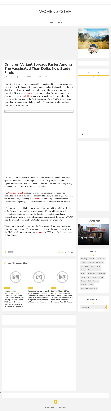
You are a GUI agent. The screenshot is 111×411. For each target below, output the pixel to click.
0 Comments (33, 77)
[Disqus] (38, 360)
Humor (83, 273)
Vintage (83, 285)
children (28, 96)
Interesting (101, 273)
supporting (28, 93)
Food (98, 266)
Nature (94, 277)
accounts (39, 232)
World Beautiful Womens (89, 288)
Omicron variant (15, 193)
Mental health (85, 277)
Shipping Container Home (91, 238)
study (37, 198)
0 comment (43, 77)
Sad (89, 281)
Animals (91, 259)
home (51, 23)
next (82, 134)
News (10, 252)
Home (60, 23)
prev (81, 134)
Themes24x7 (62, 407)
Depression (99, 262)
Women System (55, 11)
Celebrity (91, 262)
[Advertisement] (39, 44)
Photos (83, 281)
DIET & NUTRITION (87, 266)
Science (95, 281)
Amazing (84, 259)
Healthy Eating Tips (94, 270)
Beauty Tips (101, 259)
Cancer (83, 262)
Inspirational (91, 273)
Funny (83, 270)
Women (91, 285)
